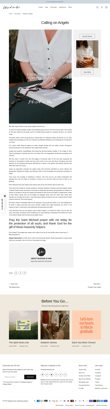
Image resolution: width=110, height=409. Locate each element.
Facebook (98, 372)
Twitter (97, 382)
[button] (2, 205)
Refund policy (60, 405)
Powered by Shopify (22, 401)
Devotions (17, 13)
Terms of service (79, 405)
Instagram (98, 376)
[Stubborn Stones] (55, 325)
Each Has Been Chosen (84, 342)
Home (10, 13)
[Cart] (106, 7)
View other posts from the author (41, 261)
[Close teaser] (5, 196)
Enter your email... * (10, 377)
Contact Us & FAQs (84, 376)
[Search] (97, 7)
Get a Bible (87, 72)
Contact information (101, 405)
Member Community (101, 388)
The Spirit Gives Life (19, 342)
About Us (81, 372)
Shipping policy (90, 405)
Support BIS (82, 369)
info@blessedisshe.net (47, 369)
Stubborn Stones (49, 342)
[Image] (87, 54)
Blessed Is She (12, 401)
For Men (81, 388)
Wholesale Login (84, 382)
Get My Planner (87, 36)
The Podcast (99, 385)
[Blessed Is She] (12, 7)
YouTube (97, 369)
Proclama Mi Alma (84, 385)
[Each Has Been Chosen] (86, 325)
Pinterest (98, 379)
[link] (16, 273)
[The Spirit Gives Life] (23, 325)
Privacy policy (69, 405)
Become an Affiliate (85, 379)
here (44, 240)
